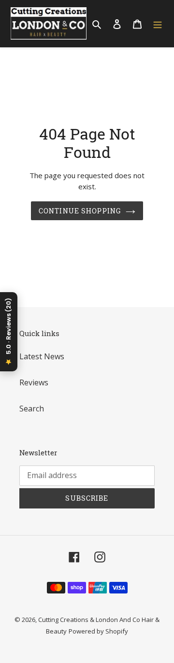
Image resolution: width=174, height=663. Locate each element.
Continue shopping (80, 210)
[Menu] (157, 23)
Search (31, 408)
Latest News (41, 356)
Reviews (33, 382)
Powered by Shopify (98, 631)
